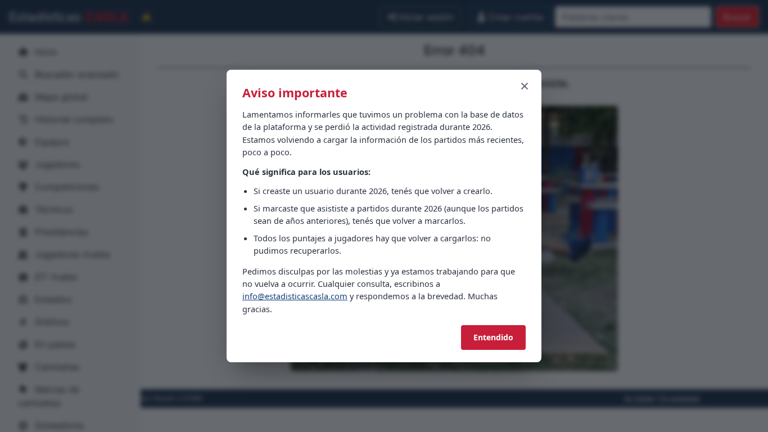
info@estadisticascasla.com (294, 296)
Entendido (493, 337)
